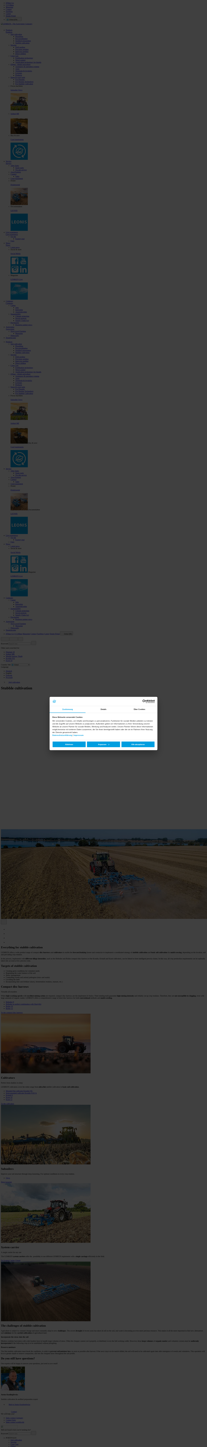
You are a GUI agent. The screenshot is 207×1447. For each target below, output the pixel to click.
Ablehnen (69, 744)
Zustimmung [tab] (67, 709)
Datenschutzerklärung (62, 735)
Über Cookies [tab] (139, 709)
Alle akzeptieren (138, 744)
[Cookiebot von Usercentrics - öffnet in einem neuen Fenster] (144, 701)
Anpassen (102, 744)
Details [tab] (103, 709)
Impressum (79, 735)
